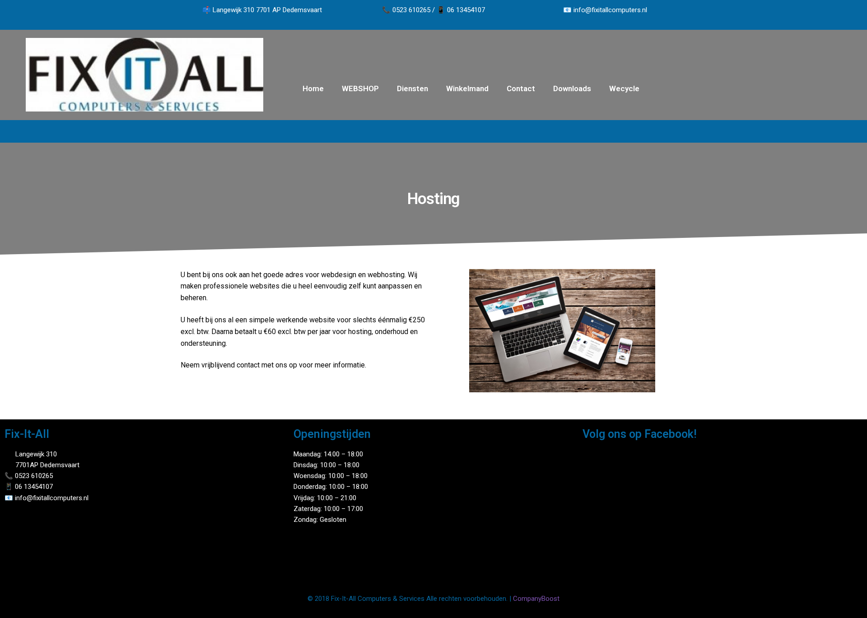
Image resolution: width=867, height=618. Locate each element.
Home (313, 88)
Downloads (572, 88)
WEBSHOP (360, 88)
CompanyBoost (536, 599)
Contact (521, 88)
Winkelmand (467, 88)
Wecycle (624, 88)
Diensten (412, 88)
